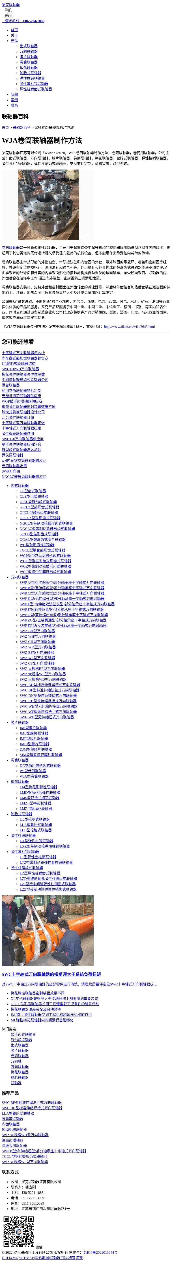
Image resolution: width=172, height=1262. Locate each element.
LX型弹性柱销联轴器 (36, 841)
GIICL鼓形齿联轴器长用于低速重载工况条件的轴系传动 (55, 1004)
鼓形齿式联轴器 (23, 1034)
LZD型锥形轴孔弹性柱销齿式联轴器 (48, 879)
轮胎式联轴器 (30, 73)
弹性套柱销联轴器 (34, 84)
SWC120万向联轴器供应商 (23, 439)
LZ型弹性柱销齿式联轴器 (40, 873)
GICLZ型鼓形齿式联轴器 (39, 507)
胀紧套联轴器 (12, 1119)
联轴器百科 (22, 127)
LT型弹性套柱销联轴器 (38, 857)
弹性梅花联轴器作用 (18, 434)
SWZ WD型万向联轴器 (38, 647)
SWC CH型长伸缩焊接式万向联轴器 (48, 701)
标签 (71, 1258)
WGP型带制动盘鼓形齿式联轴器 (45, 556)
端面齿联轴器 (12, 1140)
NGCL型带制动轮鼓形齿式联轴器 (46, 523)
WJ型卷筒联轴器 (33, 771)
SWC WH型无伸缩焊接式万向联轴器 (48, 706)
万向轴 (16, 1061)
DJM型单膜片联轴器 (36, 749)
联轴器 (16, 1083)
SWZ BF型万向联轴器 (37, 652)
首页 (14, 30)
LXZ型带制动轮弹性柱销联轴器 (45, 846)
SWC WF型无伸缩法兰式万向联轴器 (48, 712)
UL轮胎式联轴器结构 (18, 364)
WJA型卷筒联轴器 (34, 776)
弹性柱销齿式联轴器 (36, 89)
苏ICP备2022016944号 (100, 1252)
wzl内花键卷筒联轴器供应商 (24, 460)
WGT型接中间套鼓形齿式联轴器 (45, 572)
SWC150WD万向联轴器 (20, 369)
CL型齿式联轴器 (33, 491)
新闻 (14, 94)
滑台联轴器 (11, 385)
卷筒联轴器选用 (14, 466)
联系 (14, 105)
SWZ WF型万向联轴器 (37, 658)
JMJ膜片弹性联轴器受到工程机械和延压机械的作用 (51, 1015)
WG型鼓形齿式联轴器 (37, 545)
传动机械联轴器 (14, 1129)
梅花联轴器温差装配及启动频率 (36, 1009)
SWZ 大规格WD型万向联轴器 (43, 679)
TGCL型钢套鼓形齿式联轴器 (42, 550)
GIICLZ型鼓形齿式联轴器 (40, 518)
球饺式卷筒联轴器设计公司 (23, 412)
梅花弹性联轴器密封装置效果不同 (29, 407)
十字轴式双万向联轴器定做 (23, 423)
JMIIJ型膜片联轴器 (34, 744)
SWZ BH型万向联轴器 (37, 631)
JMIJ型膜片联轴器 (34, 733)
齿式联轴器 (29, 46)
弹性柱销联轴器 (32, 78)
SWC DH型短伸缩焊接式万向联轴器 (48, 695)
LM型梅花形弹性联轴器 (38, 787)
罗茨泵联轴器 (12, 455)
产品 (14, 41)
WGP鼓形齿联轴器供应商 (22, 401)
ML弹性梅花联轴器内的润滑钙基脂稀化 (42, 1020)
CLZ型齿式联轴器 (34, 496)
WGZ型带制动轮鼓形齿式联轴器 (45, 566)
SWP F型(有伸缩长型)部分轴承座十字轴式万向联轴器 (62, 609)
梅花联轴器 (29, 68)
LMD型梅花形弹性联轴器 (40, 792)
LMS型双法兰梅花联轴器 (39, 798)
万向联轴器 (29, 51)
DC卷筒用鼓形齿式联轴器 (40, 765)
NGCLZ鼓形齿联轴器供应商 (24, 477)
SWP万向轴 (11, 471)
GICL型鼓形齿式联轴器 (38, 502)
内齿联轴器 (11, 1124)
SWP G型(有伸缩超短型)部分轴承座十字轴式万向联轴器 (64, 615)
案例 (14, 100)
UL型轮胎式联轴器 (35, 819)
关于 (14, 35)
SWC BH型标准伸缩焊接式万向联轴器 (50, 685)
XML (14, 1258)
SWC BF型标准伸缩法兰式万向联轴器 (50, 690)
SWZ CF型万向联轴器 (37, 663)
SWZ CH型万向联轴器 (37, 642)
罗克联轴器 (11, 5)
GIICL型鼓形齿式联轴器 (39, 512)
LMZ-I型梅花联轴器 (35, 803)
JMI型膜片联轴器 (33, 728)
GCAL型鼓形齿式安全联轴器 (43, 539)
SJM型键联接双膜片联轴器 (41, 755)
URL (5, 1258)
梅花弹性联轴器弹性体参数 (23, 374)
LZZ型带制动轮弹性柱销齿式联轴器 (48, 889)
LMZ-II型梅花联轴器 (36, 809)
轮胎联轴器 (20, 1077)
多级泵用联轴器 (14, 1146)
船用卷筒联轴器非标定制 (21, 390)
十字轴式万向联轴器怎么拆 (23, 353)
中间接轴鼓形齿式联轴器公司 (25, 380)
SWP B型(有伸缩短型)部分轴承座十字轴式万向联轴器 (62, 588)
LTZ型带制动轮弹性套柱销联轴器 (46, 862)
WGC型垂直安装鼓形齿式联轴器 (45, 561)
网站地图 (42, 1258)
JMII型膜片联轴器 (34, 739)
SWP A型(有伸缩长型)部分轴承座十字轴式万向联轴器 (62, 582)
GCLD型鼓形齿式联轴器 (39, 534)
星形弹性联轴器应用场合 (21, 444)
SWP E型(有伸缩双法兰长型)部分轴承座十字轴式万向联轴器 (67, 604)
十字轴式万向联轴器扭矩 (21, 428)
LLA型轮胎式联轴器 (36, 825)
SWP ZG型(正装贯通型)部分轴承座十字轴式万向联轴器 (63, 620)
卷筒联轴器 (29, 62)
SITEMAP (26, 1258)
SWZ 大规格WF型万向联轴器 (43, 674)
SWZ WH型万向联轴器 (38, 636)
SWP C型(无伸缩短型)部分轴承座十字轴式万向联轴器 (62, 593)
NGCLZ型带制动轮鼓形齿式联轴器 (47, 529)
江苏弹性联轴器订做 (18, 417)
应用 (79, 1258)
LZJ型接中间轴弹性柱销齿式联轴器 (48, 884)
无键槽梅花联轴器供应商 (21, 396)
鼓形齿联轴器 (21, 1040)
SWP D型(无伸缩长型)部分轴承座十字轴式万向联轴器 (62, 599)
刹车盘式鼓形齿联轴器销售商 (25, 358)
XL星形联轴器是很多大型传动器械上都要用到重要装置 (54, 998)
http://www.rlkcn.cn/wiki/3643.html (129, 327)
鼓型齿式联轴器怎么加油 (21, 450)
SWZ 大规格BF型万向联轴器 (42, 669)
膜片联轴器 (29, 57)
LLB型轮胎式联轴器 (36, 830)
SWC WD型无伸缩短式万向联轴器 (47, 717)
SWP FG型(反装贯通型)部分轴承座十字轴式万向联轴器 (63, 626)
